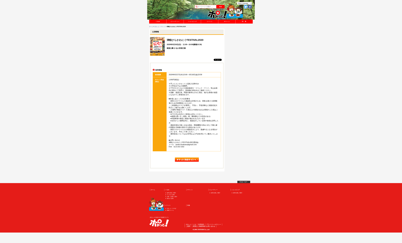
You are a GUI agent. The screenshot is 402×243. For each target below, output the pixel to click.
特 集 (244, 21)
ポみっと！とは (191, 224)
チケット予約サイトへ (187, 159)
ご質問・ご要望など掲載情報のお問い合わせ (200, 226)
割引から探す (170, 198)
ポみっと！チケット (160, 26)
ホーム (151, 26)
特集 (188, 205)
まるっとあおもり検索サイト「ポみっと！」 (165, 10)
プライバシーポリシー (213, 224)
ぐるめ (158, 21)
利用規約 (201, 224)
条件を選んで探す (171, 192)
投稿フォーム (170, 210)
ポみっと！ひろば (171, 208)
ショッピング (192, 21)
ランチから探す (171, 194)
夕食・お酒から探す (172, 196)
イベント (210, 21)
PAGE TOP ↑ (244, 182)
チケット (227, 21)
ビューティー (175, 21)
